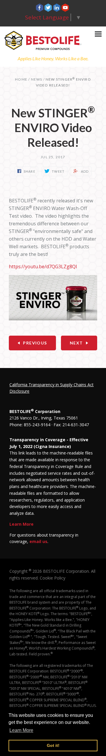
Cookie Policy (52, 578)
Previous (35, 342)
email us (38, 541)
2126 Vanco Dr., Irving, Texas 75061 (43, 418)
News (36, 79)
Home (21, 79)
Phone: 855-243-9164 (29, 424)
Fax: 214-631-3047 (71, 424)
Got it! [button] (53, 745)
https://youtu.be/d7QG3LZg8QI (43, 266)
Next (76, 342)
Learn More (21, 524)
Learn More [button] (21, 730)
